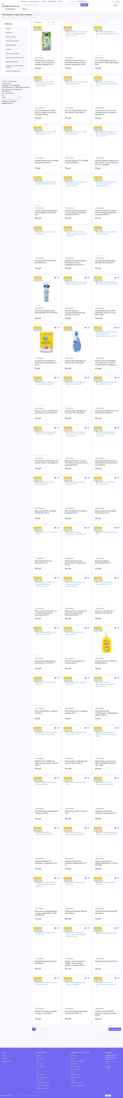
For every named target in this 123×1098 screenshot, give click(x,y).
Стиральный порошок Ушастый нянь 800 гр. (46, 962)
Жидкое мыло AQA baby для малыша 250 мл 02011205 (75, 362)
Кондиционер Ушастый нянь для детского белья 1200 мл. (106, 412)
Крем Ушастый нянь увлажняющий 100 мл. (103, 562)
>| (43, 1029)
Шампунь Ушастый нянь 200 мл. (106, 961)
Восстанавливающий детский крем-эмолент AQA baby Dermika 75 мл (106, 62)
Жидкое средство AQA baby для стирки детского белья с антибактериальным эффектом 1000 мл (105, 363)
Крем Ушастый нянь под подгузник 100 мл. (43, 562)
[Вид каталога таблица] (119, 22)
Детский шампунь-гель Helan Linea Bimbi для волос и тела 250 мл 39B (105, 313)
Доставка (43, 1)
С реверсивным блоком (42, 1088)
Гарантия (73, 1058)
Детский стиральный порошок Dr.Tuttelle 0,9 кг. (45, 262)
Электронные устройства (12, 41)
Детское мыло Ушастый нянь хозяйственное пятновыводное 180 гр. (46, 363)
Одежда (8, 49)
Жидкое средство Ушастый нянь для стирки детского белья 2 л (46, 412)
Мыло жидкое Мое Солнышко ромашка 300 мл (106, 662)
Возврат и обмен (75, 1074)
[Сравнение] (102, 5)
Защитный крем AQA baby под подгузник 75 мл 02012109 (75, 412)
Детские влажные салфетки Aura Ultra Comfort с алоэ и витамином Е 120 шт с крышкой (106, 162)
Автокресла (9, 32)
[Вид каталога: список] (115, 22)
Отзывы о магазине (76, 1077)
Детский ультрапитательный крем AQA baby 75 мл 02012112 (46, 312)
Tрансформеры (40, 1074)
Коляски (8, 28)
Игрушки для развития (12, 62)
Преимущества (52, 1)
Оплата (72, 1072)
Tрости (38, 1061)
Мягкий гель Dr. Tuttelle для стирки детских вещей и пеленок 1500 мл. (46, 763)
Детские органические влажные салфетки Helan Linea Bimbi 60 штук (46, 213)
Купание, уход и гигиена (12, 53)
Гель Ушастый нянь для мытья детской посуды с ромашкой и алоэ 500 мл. (106, 112)
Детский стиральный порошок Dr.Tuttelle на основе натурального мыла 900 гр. (75, 263)
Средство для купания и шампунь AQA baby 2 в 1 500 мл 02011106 (106, 863)
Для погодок (39, 1064)
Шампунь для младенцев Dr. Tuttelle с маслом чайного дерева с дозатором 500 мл (75, 963)
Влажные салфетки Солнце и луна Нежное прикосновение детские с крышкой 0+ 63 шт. (75, 62)
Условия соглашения (76, 1082)
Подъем (4, 1058)
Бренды (25, 9)
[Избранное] (107, 5)
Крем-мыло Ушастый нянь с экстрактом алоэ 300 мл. (104, 612)
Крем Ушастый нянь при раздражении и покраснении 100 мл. (75, 563)
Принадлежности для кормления (15, 57)
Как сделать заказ (34, 1)
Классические (40, 1066)
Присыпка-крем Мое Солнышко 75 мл (76, 812)
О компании (24, 1)
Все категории (10, 9)
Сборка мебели (6, 1061)
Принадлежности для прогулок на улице (14, 66)
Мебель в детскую (11, 37)
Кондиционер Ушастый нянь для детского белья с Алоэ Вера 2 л (46, 462)
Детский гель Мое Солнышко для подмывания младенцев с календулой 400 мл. (106, 213)
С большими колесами (42, 1085)
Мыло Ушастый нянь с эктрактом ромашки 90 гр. (76, 712)
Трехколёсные (40, 1058)
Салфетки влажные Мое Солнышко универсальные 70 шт (75, 863)
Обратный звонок (109, 1059)
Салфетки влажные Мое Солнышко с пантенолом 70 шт (46, 862)
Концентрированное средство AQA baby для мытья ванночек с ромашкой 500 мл (76, 463)
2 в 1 (37, 1072)
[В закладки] (58, 27)
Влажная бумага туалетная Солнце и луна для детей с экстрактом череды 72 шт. (45, 62)
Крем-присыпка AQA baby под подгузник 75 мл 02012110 (45, 662)
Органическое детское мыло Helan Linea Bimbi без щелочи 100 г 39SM (105, 763)
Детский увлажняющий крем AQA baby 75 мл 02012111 (105, 262)
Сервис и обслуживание (77, 1061)
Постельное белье (11, 45)
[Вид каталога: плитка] (110, 22)
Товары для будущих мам (13, 71)
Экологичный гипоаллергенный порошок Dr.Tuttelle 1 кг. (76, 1012)
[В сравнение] (55, 27)
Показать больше (115, 1029)
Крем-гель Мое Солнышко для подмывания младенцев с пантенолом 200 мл (46, 613)
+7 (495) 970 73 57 (78, 1)
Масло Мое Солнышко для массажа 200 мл (74, 662)
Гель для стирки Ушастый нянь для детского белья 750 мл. (76, 111)
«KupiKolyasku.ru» (6, 1096)
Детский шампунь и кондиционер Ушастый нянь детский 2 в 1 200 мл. (75, 313)
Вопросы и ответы (75, 1069)
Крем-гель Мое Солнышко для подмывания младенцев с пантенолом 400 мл (76, 613)
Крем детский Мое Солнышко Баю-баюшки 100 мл (45, 512)
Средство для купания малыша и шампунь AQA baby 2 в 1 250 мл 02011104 (46, 913)
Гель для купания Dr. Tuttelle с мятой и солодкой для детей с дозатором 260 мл (46, 112)
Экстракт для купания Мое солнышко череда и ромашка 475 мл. (105, 1013)
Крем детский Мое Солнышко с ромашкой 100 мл (76, 512)
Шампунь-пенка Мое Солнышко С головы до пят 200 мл (46, 1012)
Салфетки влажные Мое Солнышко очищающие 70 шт (105, 812)
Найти (84, 5)
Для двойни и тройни (42, 1077)
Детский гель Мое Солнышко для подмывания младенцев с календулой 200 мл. (75, 213)
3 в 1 (37, 1069)
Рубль (115, 1)
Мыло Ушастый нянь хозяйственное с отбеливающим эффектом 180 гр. (106, 713)
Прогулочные (39, 1080)
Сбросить (5, 99)
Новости (73, 1080)
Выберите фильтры (13, 99)
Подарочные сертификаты (77, 1085)
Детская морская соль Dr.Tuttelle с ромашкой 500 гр (76, 161)
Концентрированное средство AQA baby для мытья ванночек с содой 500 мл (106, 463)
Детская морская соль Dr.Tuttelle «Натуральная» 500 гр (46, 161)
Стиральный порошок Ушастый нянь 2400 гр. (76, 912)
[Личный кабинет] (97, 5)
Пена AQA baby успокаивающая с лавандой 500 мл (46, 812)
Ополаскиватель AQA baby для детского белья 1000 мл (76, 762)
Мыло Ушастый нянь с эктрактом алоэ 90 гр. (46, 712)
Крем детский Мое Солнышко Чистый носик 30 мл (105, 512)
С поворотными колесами (43, 1082)
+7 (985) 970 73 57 (110, 1057)
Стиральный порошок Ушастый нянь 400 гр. (106, 912)
